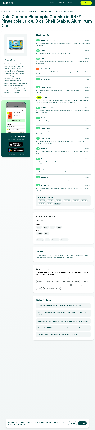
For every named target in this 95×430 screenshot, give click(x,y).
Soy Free (44, 149)
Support (69, 3)
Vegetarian (45, 177)
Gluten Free (45, 79)
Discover (53, 3)
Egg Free (44, 59)
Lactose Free (46, 87)
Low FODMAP (47, 97)
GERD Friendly (46, 69)
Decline (72, 423)
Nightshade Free (47, 108)
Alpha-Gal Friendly (48, 40)
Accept (82, 423)
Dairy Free (44, 51)
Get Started (86, 3)
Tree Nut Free (46, 159)
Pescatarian (45, 138)
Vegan (43, 169)
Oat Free (44, 118)
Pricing (61, 3)
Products (4, 11)
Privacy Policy (22, 424)
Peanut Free (45, 128)
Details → (88, 40)
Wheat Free (45, 185)
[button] (72, 72)
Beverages (12, 11)
